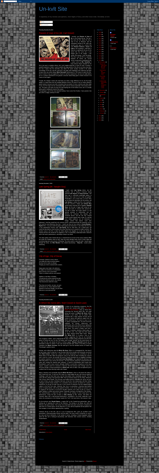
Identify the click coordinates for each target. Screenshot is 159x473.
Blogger (95, 461)
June (101, 102)
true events (59, 425)
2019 (100, 47)
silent (54, 179)
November (102, 90)
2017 (100, 51)
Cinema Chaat (114, 42)
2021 (100, 43)
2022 (100, 41)
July (101, 100)
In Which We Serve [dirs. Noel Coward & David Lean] (62, 303)
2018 (100, 49)
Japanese (49, 251)
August (102, 98)
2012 (100, 116)
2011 (100, 118)
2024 (100, 36)
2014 (100, 58)
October (102, 92)
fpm (85, 461)
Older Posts (88, 429)
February (102, 111)
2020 (100, 45)
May (101, 104)
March (101, 109)
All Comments (44, 24)
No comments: (53, 177)
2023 (100, 38)
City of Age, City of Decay (50, 256)
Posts (42, 22)
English (48, 425)
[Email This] (59, 177)
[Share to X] (63, 177)
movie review (49, 179)
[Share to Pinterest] (66, 177)
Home (65, 429)
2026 (100, 32)
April (101, 106)
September (102, 94)
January (102, 113)
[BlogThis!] (61, 177)
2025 (100, 34)
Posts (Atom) (49, 432)
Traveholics (113, 48)
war (63, 425)
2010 (100, 120)
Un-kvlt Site (53, 9)
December (102, 62)
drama (44, 179)
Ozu (59, 251)
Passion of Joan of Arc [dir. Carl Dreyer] (56, 33)
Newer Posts (42, 429)
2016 (100, 53)
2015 (100, 56)
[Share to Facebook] (65, 177)
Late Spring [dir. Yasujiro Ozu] (52, 187)
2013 (100, 60)
